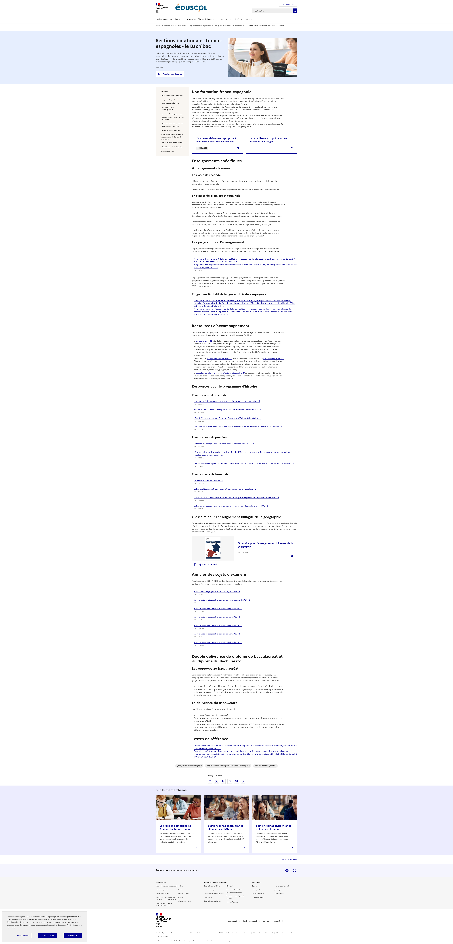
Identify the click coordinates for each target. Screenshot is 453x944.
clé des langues (202, 340)
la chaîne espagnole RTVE (218, 358)
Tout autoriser (73, 935)
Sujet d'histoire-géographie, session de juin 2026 (216, 633)
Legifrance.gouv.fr (258, 897)
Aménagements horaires (170, 103)
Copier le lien (243, 781)
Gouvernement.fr (258, 894)
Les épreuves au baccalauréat (172, 143)
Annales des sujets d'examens (170, 130)
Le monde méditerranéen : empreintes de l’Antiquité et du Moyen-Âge (226, 401)
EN (272, 933)
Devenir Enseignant (162, 894)
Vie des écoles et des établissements (235, 19)
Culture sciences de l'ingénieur (214, 894)
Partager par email (236, 781)
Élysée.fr (255, 886)
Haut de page (291, 859)
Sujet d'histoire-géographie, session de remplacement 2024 (220, 599)
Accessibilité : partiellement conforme (227, 933)
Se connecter (289, 4)
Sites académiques (184, 901)
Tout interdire (47, 935)
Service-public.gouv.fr (282, 886)
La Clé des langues (210, 890)
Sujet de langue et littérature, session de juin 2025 (216, 625)
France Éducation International (166, 886)
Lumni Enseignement (272, 358)
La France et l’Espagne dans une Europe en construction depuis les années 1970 (230, 505)
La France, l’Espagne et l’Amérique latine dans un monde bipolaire (223, 488)
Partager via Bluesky (223, 781)
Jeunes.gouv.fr (279, 890)
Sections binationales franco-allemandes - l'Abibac (226, 827)
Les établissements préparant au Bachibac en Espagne (268, 139)
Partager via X (216, 781)
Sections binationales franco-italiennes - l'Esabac (274, 827)
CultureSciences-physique (212, 901)
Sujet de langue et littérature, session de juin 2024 (216, 608)
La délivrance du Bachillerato (172, 147)
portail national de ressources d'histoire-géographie (219, 372)
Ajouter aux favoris (172, 74)
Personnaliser (22, 935)
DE (266, 933)
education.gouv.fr (162, 890)
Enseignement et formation (167, 19)
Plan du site (257, 933)
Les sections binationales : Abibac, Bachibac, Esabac (176, 827)
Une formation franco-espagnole (171, 95)
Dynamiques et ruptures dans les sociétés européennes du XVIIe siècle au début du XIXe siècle (237, 426)
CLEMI (180, 897)
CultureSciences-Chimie (212, 886)
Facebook (287, 870)
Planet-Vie (229, 886)
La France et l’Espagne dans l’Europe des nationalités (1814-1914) (223, 443)
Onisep (180, 886)
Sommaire (165, 91)
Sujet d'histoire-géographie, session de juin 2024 (215, 591)
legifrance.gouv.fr (250, 921)
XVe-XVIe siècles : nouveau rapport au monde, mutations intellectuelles (226, 409)
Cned (180, 890)
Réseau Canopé (183, 894)
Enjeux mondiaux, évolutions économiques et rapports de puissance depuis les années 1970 (235, 497)
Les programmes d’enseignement (168, 108)
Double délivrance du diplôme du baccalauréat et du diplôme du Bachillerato (171, 137)
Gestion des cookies (204, 933)
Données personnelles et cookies (182, 933)
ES (277, 933)
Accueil (158, 26)
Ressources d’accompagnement (171, 114)
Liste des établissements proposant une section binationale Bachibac (216, 139)
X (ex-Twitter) (294, 870)
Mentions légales (161, 933)
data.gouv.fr (233, 921)
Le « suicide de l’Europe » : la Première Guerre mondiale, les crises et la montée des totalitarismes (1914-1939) (242, 463)
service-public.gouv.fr (272, 921)
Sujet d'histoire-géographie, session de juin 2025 (216, 616)
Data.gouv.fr (256, 890)
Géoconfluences (232, 902)
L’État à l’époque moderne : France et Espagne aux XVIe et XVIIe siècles (226, 418)
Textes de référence (167, 151)
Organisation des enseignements (200, 26)
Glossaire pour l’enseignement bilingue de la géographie (172, 125)
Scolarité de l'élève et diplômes (199, 19)
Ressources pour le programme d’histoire (173, 118)
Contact (247, 933)
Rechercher (295, 10)
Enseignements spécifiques (169, 100)
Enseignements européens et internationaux (229, 26)
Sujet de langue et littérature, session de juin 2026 (216, 642)
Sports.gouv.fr (279, 894)
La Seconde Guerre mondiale (207, 480)
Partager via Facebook (210, 781)
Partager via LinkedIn (229, 781)
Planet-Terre (208, 897)
